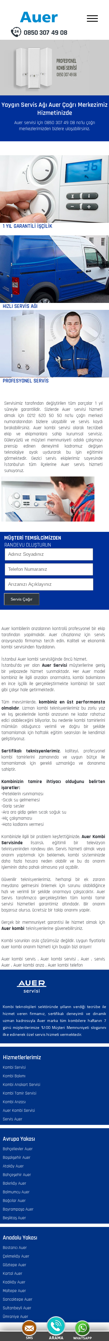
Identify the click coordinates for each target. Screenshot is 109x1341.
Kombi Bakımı (14, 1076)
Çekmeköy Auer (16, 1256)
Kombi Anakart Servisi (21, 1084)
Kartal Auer (12, 1273)
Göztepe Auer (14, 1265)
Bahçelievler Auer (18, 1149)
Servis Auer (12, 1119)
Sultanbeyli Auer (17, 1308)
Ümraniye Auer (15, 1316)
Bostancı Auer (15, 1247)
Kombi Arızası (14, 1102)
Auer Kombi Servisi (19, 1110)
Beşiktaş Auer (14, 1218)
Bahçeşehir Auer (17, 1174)
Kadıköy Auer (14, 1282)
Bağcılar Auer (14, 1200)
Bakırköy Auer (14, 1183)
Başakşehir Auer (16, 1157)
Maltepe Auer (14, 1290)
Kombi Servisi (14, 1067)
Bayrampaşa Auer (18, 1209)
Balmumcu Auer (16, 1192)
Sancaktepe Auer (17, 1299)
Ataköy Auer (13, 1166)
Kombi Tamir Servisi (19, 1093)
